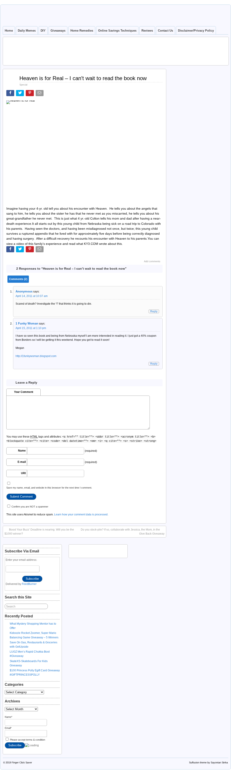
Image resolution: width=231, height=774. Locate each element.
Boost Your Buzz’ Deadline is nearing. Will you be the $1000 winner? (39, 531)
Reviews (147, 30)
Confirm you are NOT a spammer (29, 506)
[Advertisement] (116, 50)
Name (22, 450)
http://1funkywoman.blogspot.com (36, 356)
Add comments (152, 261)
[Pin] (30, 94)
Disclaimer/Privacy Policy (196, 30)
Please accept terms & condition (27, 739)
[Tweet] (20, 94)
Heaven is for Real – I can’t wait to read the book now (83, 78)
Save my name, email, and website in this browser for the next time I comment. (49, 487)
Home (9, 30)
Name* (8, 717)
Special (23, 84)
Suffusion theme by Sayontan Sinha (208, 762)
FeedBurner (29, 584)
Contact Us (165, 30)
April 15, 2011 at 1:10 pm (31, 328)
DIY (43, 30)
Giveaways (58, 30)
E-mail (22, 461)
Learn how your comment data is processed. (81, 514)
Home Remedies (81, 30)
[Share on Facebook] (10, 94)
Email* (8, 728)
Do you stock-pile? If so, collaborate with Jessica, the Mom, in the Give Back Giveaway (122, 531)
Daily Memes (27, 30)
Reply (153, 311)
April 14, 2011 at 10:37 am (32, 296)
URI (23, 473)
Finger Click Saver (22, 762)
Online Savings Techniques (117, 30)
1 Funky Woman (27, 323)
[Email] (40, 94)
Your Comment (23, 392)
